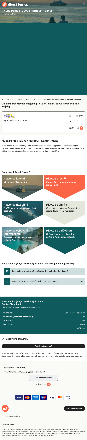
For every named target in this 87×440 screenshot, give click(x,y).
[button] (44, 271)
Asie (20, 100)
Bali (27, 100)
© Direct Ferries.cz (8, 424)
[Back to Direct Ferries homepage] (15, 4)
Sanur (36, 100)
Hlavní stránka (7, 100)
